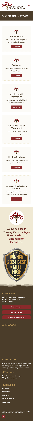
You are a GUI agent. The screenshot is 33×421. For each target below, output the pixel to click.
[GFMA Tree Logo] (16, 30)
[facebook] (3, 416)
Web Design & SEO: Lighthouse (15, 412)
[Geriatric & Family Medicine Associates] (13, 2)
